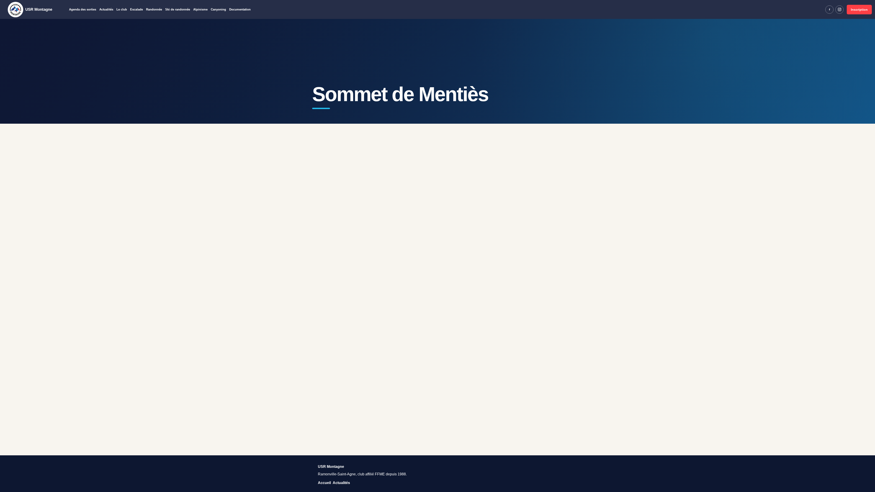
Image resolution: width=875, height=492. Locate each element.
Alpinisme (200, 9)
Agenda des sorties (82, 9)
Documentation (240, 9)
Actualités (106, 9)
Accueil (324, 483)
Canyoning (218, 9)
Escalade (136, 9)
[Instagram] (839, 9)
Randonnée (154, 9)
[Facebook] (829, 9)
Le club (121, 9)
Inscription (859, 9)
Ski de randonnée (177, 9)
